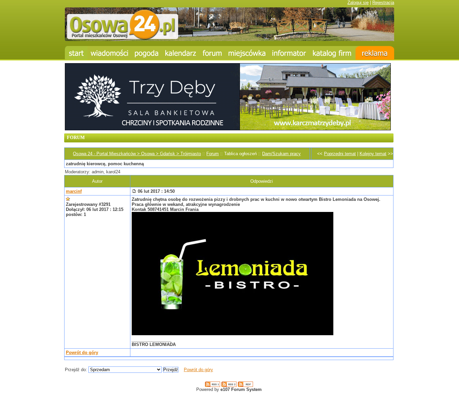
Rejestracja (383, 2)
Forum (212, 153)
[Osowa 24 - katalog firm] (332, 53)
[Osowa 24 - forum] (212, 53)
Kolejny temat (373, 153)
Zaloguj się (358, 2)
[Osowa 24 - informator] (289, 53)
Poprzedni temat (340, 153)
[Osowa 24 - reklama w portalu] (375, 53)
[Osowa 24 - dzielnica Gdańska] (247, 53)
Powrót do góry (82, 352)
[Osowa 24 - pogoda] (146, 53)
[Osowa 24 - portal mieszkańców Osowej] (229, 39)
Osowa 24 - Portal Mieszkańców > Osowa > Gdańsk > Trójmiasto (137, 153)
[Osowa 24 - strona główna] (76, 53)
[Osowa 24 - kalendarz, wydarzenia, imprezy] (181, 53)
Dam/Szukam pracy (281, 153)
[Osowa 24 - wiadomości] (109, 53)
